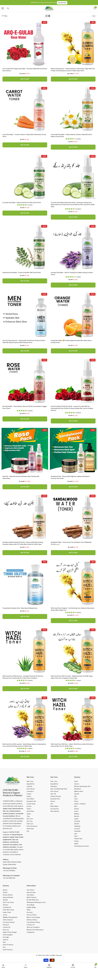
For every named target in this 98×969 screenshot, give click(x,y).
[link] (26, 966)
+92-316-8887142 (9, 878)
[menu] (2, 8)
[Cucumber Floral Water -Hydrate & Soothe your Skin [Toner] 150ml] (25, 177)
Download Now (62, 2)
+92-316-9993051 (9, 870)
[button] (46, 16)
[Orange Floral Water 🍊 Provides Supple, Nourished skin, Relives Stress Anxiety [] (73, 315)
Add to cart (24, 79)
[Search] (8, 8)
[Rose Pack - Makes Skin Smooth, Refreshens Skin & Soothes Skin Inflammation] (25, 451)
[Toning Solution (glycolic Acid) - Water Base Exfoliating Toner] (25, 583)
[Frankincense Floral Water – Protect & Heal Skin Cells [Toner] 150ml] (25, 247)
